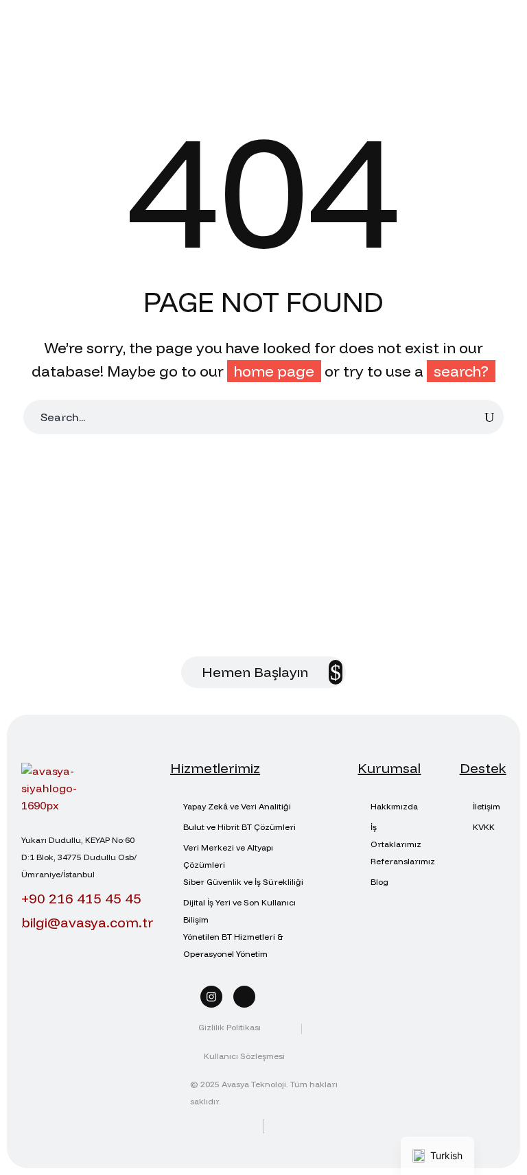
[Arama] (489, 417)
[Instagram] (211, 997)
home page (274, 371)
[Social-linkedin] (244, 997)
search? (461, 371)
